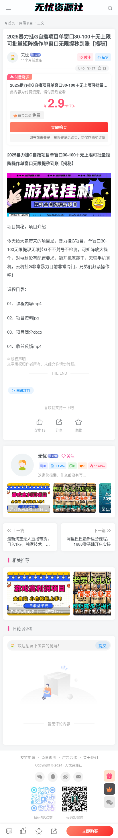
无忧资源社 (73, 765)
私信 (105, 57)
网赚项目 (26, 23)
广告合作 (69, 757)
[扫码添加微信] (109, 802)
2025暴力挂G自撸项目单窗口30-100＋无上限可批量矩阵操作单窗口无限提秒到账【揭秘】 (59, 40)
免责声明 (48, 757)
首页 (11, 23)
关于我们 (90, 757)
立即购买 (59, 127)
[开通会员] (109, 789)
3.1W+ (60, 465)
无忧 (25, 55)
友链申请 (27, 757)
